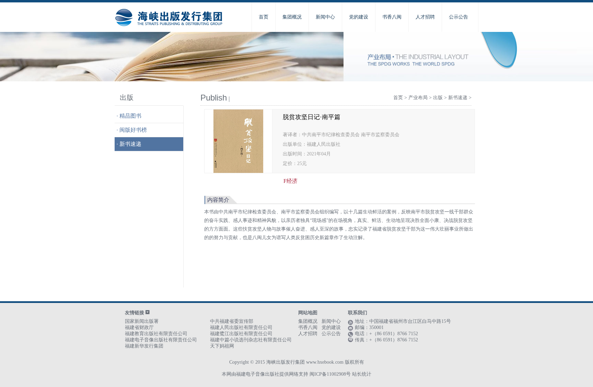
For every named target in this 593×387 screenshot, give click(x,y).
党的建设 (358, 17)
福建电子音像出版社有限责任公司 (161, 339)
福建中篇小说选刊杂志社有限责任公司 (251, 339)
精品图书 (130, 116)
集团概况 (292, 17)
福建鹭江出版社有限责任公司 (241, 333)
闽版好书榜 (133, 130)
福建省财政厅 (139, 327)
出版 (438, 97)
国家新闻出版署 (142, 321)
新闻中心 (325, 17)
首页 (263, 17)
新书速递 (130, 144)
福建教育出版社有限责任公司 (156, 333)
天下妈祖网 (222, 346)
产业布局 (418, 97)
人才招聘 (425, 17)
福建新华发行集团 (144, 346)
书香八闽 (392, 17)
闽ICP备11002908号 (330, 374)
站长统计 (361, 374)
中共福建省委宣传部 (231, 321)
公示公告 (458, 17)
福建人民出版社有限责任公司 (241, 327)
